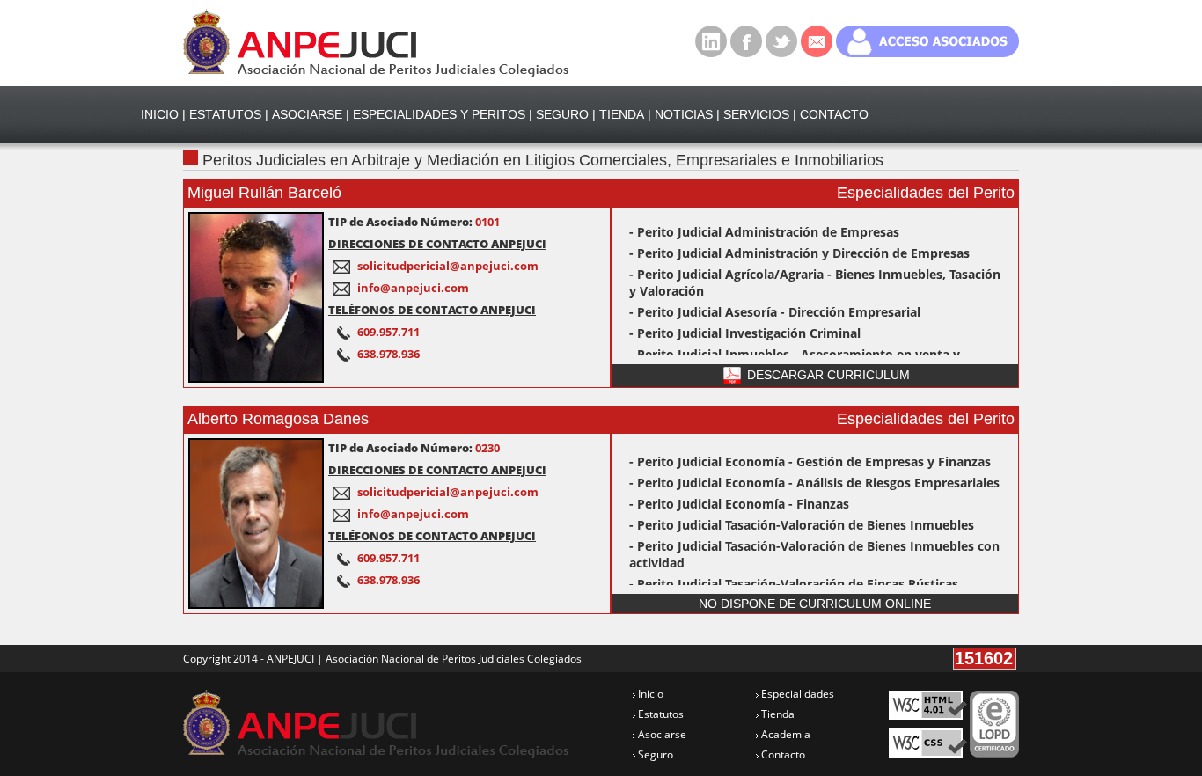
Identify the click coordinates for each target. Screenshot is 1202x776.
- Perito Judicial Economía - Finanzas (739, 503)
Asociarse (660, 734)
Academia (784, 734)
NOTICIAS (684, 114)
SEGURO (562, 114)
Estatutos (659, 713)
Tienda (777, 713)
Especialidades (796, 693)
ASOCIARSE (307, 114)
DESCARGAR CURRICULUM (827, 375)
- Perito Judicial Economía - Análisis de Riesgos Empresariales (814, 482)
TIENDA (621, 114)
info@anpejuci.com (413, 288)
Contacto (782, 754)
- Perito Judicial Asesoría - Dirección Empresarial (774, 312)
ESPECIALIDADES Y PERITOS (439, 114)
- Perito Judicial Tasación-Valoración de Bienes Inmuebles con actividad (814, 554)
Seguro (654, 754)
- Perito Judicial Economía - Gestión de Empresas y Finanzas (810, 461)
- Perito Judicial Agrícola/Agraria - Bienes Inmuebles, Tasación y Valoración (814, 282)
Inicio (649, 693)
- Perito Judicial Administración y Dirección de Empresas (799, 253)
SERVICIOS (756, 114)
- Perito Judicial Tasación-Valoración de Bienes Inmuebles (801, 524)
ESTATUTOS (225, 114)
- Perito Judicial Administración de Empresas (764, 231)
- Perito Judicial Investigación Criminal (745, 333)
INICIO (160, 114)
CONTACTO (834, 114)
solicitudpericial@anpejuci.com (448, 266)
